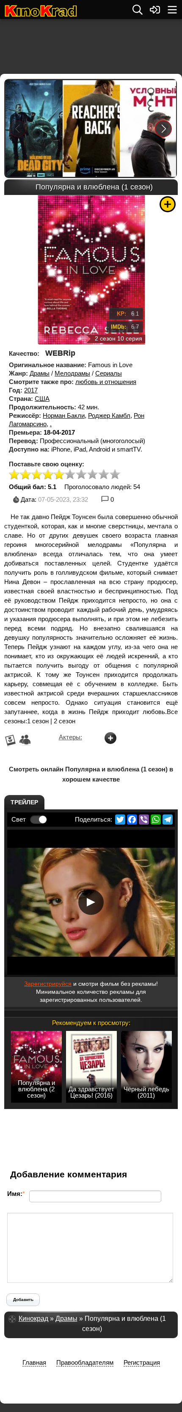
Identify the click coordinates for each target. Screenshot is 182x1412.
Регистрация (142, 1362)
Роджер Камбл (109, 415)
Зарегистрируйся (48, 983)
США (42, 398)
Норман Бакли (64, 415)
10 (115, 475)
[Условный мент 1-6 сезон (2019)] (148, 128)
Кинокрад (33, 1318)
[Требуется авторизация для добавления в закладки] (168, 204)
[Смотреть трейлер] (91, 902)
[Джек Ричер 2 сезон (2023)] (91, 128)
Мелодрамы (72, 373)
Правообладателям (84, 1362)
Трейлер (24, 802)
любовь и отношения (105, 381)
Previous (17, 128)
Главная (34, 1362)
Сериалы (108, 373)
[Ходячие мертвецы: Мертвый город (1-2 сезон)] (34, 128)
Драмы (40, 373)
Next (163, 128)
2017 (31, 390)
